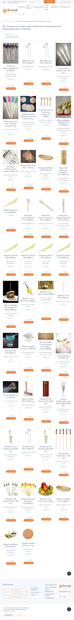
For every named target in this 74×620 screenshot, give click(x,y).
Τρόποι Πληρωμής (50, 587)
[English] (4, 2)
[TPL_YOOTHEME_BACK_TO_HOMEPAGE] (10, 11)
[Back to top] (69, 574)
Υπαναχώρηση (49, 598)
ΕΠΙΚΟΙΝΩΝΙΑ (63, 7)
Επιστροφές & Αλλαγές (49, 594)
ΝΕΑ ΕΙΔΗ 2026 (46, 7)
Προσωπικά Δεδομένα (34, 588)
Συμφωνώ (8, 615)
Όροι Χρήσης (35, 592)
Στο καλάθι (12, 88)
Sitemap (33, 594)
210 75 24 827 (17, 593)
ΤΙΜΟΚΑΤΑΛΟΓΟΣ (38, 7)
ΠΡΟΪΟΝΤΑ (21, 7)
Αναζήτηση (49, 1)
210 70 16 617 (11, 1)
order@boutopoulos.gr (21, 1)
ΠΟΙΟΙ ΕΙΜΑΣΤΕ (29, 7)
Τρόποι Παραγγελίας (49, 590)
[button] (70, 7)
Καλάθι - (66, 2)
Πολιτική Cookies (10, 611)
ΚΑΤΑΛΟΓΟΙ (55, 7)
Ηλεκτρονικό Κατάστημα (8, 21)
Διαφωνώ (19, 615)
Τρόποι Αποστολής (51, 584)
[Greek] (3, 2)
